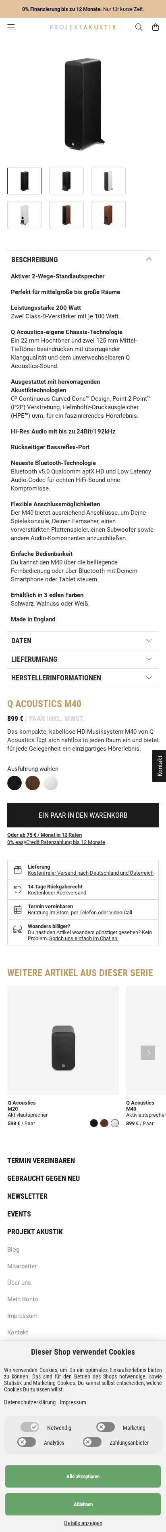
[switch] (30, 1427)
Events (19, 1214)
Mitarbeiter (22, 1266)
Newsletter (27, 1196)
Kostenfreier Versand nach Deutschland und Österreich (91, 873)
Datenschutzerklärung (30, 1402)
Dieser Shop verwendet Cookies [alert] (83, 1352)
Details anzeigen (83, 1523)
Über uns (19, 1282)
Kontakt (17, 1332)
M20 (13, 1109)
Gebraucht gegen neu (43, 1178)
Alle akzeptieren (83, 1476)
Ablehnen (83, 1504)
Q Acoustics (34, 703)
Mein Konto (22, 1299)
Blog (13, 1249)
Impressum (22, 1315)
